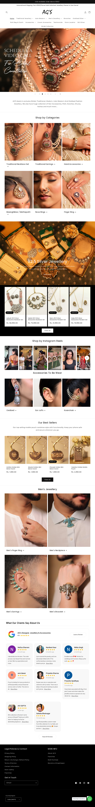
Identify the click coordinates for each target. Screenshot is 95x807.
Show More (49, 663)
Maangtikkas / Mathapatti (18, 212)
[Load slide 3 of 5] (45, 94)
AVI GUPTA (22, 706)
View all (47, 330)
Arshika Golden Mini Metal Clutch (13, 468)
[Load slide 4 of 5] (48, 94)
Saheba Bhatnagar (43, 713)
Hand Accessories (72, 164)
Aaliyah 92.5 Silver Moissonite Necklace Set (14, 319)
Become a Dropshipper (56, 763)
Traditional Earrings (44, 164)
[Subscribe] (36, 783)
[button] (7, 12)
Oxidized (10, 410)
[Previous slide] (35, 94)
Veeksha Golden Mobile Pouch (79, 468)
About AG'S (52, 753)
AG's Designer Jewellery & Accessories (34, 633)
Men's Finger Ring (14, 550)
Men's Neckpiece (57, 550)
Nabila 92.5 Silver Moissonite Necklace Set (36, 319)
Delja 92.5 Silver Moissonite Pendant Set (79, 319)
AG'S (78, 800)
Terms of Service (11, 763)
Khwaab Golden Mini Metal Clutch (56, 468)
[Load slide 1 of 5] (39, 94)
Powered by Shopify (85, 800)
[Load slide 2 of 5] (42, 94)
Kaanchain (69, 410)
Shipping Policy (10, 756)
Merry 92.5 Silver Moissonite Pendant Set (58, 319)
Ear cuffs (39, 410)
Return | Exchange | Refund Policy (17, 760)
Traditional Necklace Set (17, 164)
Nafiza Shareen (23, 647)
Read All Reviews (47, 736)
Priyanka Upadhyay (71, 681)
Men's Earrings (12, 612)
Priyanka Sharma (52, 673)
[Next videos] (87, 358)
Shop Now (47, 274)
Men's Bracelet (56, 612)
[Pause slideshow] (60, 94)
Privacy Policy (10, 753)
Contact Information (12, 766)
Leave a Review (78, 634)
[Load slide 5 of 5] (50, 94)
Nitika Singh (78, 647)
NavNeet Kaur (51, 647)
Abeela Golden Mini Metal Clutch (34, 468)
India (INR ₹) (12, 799)
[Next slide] (55, 94)
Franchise (8, 773)
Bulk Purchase (53, 760)
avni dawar (22, 673)
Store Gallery (9, 769)
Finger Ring (69, 212)
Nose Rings (40, 212)
